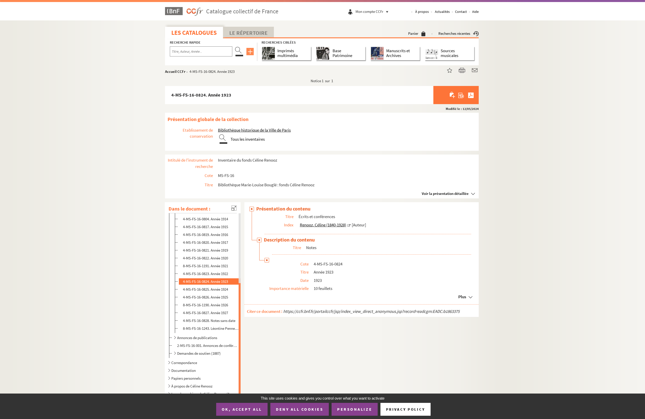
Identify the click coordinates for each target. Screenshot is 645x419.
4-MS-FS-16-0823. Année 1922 (205, 273)
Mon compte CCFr (369, 11)
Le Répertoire (248, 32)
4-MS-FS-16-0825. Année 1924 (205, 289)
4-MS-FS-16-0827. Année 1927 (205, 312)
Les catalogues (194, 33)
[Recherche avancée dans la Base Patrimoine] (324, 53)
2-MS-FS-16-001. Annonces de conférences (207, 345)
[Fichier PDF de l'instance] (471, 95)
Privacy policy (405, 409)
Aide (475, 11)
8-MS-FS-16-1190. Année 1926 (205, 305)
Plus (462, 297)
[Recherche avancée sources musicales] (433, 53)
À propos (422, 11)
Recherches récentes (454, 33)
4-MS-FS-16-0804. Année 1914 (205, 219)
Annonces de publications (197, 337)
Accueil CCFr (175, 71)
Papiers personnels (186, 378)
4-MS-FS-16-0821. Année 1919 (205, 250)
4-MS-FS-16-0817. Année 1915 (205, 226)
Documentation (183, 370)
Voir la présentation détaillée (445, 193)
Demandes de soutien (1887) (199, 353)
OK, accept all (242, 409)
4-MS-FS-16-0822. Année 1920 (205, 258)
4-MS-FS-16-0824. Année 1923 (205, 281)
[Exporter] (461, 95)
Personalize (354, 409)
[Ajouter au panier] (452, 95)
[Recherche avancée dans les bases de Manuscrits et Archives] (378, 53)
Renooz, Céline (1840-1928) (323, 225)
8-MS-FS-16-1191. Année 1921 (205, 265)
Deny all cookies (299, 409)
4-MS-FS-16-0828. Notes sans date (209, 320)
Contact (461, 11)
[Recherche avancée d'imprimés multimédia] (269, 53)
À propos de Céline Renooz (191, 386)
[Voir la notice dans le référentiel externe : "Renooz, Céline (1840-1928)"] (349, 225)
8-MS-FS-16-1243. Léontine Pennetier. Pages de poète (211, 328)
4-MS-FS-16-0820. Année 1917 (205, 242)
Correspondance (184, 362)
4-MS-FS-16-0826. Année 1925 (205, 297)
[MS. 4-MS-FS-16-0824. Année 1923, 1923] (446, 69)
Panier (413, 33)
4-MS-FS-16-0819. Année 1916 (205, 234)
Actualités (442, 11)
